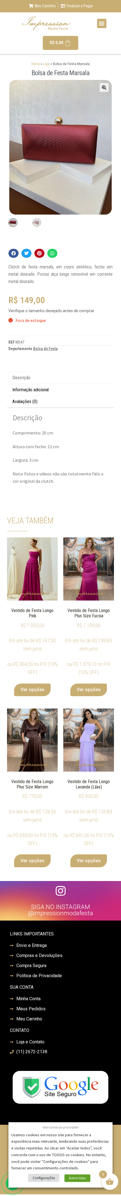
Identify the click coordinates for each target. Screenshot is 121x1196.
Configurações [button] (44, 1178)
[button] (101, 23)
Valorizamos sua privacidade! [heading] (60, 1127)
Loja (46, 64)
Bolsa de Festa (45, 348)
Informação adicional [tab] (30, 389)
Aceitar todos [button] (77, 1178)
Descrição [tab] (21, 377)
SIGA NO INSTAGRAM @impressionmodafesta (60, 910)
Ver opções (32, 689)
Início (35, 64)
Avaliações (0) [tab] (24, 401)
